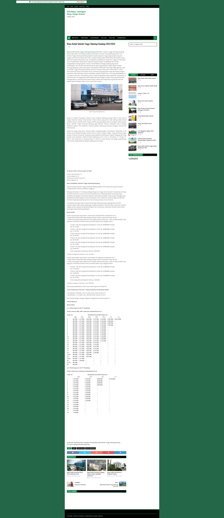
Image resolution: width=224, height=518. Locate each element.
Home (68, 6)
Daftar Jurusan (94, 38)
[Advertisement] (125, 22)
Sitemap (71, 6)
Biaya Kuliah (75, 38)
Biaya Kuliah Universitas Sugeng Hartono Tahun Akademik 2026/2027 (95, 474)
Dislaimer (76, 6)
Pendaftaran (84, 38)
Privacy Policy (82, 6)
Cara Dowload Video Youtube (145, 116)
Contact (87, 6)
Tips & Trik (112, 38)
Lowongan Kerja (121, 38)
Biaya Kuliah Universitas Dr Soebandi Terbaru (114, 473)
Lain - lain (103, 38)
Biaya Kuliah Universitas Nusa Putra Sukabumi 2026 (75, 473)
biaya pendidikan (90, 448)
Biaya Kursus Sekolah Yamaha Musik (147, 86)
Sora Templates (80, 516)
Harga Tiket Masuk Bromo (145, 123)
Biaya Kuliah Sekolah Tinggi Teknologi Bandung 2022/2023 (84, 52)
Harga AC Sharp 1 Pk (143, 93)
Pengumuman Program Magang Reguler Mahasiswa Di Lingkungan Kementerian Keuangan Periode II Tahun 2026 (47, 1)
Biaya (74, 448)
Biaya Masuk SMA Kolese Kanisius (147, 78)
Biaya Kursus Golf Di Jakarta (145, 101)
